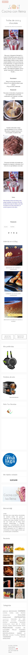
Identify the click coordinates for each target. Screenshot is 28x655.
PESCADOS (8, 627)
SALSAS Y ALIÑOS (14, 635)
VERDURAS (6, 638)
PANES (10, 625)
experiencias (6, 619)
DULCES (6, 226)
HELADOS (13, 620)
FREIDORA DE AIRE (18, 619)
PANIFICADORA (17, 625)
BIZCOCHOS (13, 611)
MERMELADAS (6, 624)
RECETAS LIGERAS (14, 631)
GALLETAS (5, 620)
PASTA (23, 625)
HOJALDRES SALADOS (17, 622)
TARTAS (22, 635)
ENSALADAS (7, 617)
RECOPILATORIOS (8, 633)
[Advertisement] (14, 434)
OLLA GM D (16, 624)
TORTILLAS (22, 636)
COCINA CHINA (8, 613)
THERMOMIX (7, 637)
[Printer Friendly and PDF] (16, 233)
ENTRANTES (20, 617)
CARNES (21, 611)
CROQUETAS (6, 615)
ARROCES (5, 611)
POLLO (14, 629)
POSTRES (12, 226)
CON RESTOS (20, 613)
